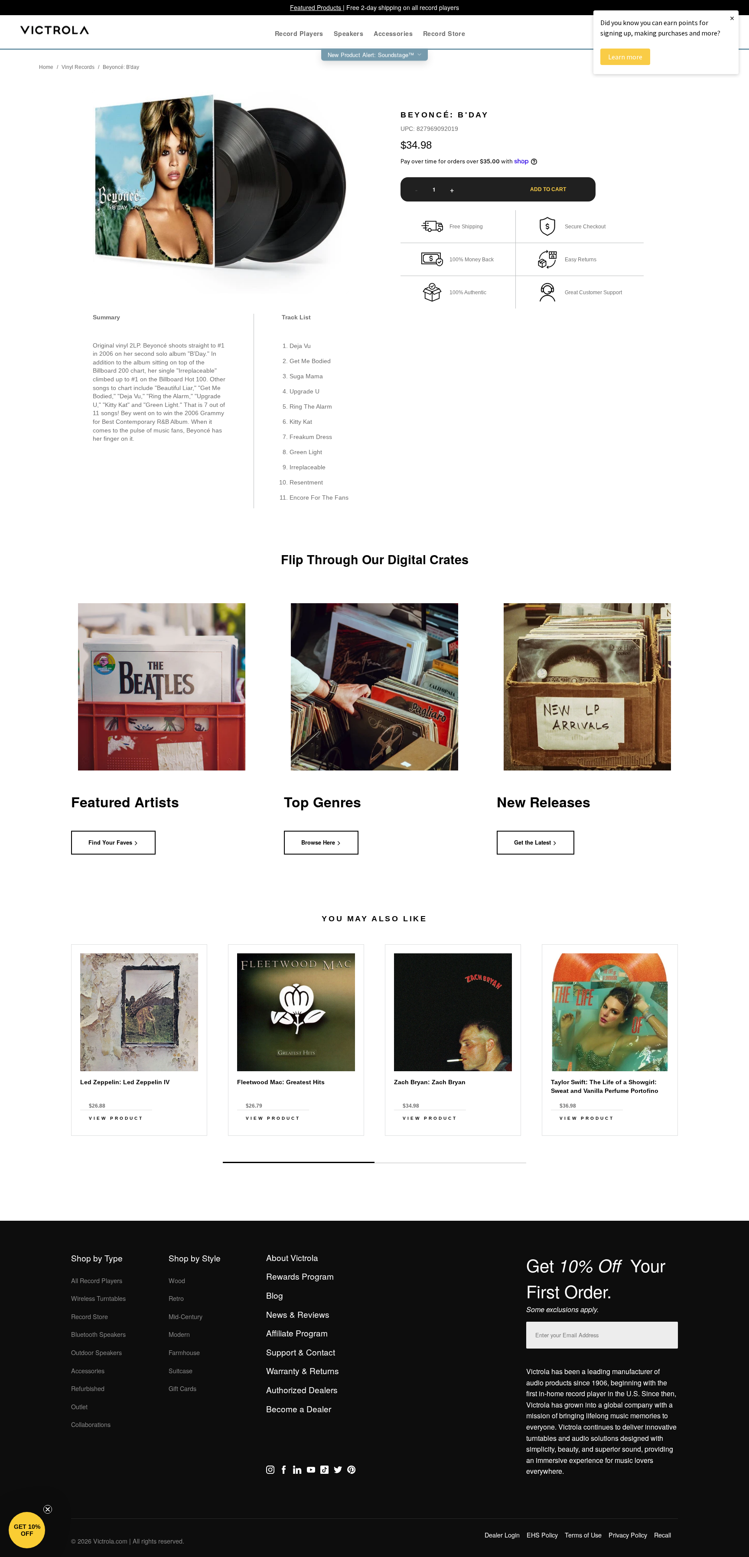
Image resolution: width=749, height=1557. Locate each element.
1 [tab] (298, 1162)
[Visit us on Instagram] (270, 1471)
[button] (27, 1530)
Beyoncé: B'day (121, 67)
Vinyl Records (78, 67)
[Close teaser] (47, 1509)
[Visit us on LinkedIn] (297, 1471)
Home (46, 67)
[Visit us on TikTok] (324, 1471)
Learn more (625, 56)
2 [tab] (450, 1162)
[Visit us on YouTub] (311, 1471)
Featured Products (316, 7)
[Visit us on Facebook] (284, 1471)
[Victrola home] (55, 32)
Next (374, 1143)
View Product (116, 1118)
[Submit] (669, 1333)
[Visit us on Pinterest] (351, 1471)
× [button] (732, 18)
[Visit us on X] (338, 1471)
